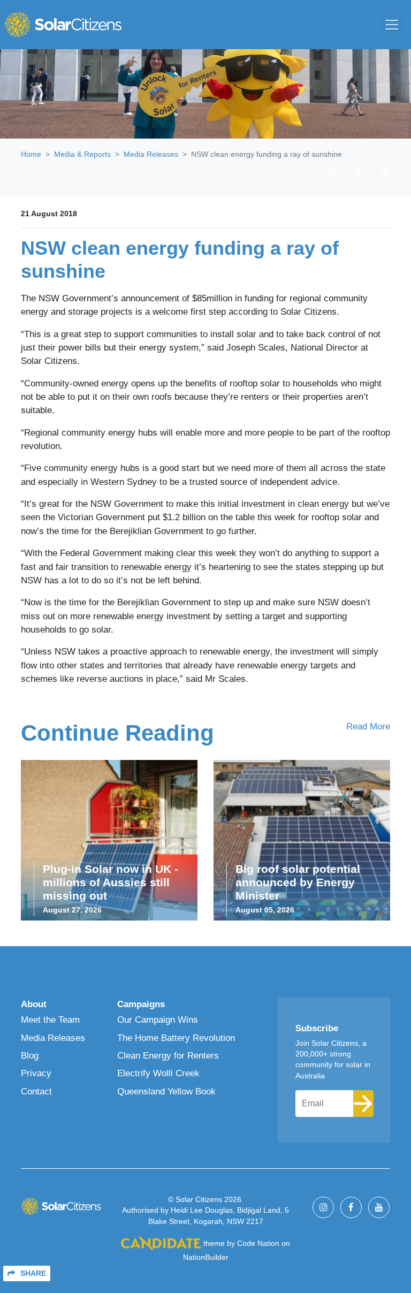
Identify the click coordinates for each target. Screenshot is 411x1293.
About (34, 1004)
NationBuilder (206, 1257)
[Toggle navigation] (392, 24)
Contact (36, 1091)
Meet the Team (50, 1020)
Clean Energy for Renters (168, 1056)
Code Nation (258, 1243)
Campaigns (141, 1004)
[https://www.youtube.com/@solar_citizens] (385, 173)
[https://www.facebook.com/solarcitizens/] (357, 173)
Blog (30, 1056)
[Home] (63, 25)
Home (31, 154)
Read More (368, 726)
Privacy (36, 1073)
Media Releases (151, 154)
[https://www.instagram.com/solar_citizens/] (329, 173)
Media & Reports (82, 154)
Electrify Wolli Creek (158, 1073)
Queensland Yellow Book (166, 1091)
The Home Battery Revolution (176, 1038)
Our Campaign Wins (157, 1020)
